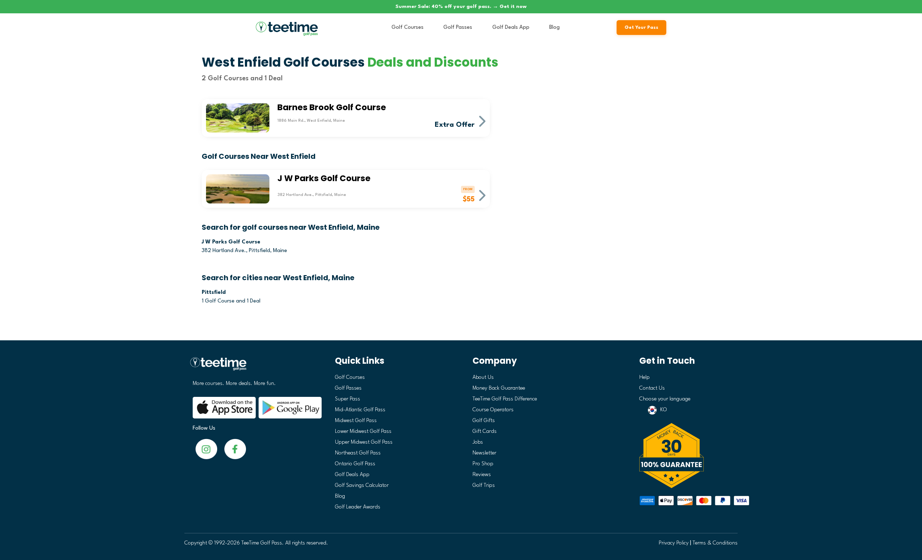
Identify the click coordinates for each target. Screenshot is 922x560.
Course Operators (493, 410)
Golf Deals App (510, 27)
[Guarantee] (686, 455)
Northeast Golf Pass (358, 453)
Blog (554, 27)
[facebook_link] (206, 449)
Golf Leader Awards (357, 507)
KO (663, 410)
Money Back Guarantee (499, 388)
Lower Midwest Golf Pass (363, 431)
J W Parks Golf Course (231, 242)
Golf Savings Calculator (362, 485)
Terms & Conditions (715, 543)
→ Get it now (510, 6)
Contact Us (652, 388)
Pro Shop (483, 464)
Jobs (478, 442)
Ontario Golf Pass (355, 464)
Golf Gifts (484, 421)
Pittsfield (214, 292)
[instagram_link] (235, 449)
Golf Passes (457, 27)
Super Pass (347, 399)
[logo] (254, 366)
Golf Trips (484, 485)
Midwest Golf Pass (356, 421)
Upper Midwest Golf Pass (364, 442)
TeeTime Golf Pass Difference (505, 399)
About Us (483, 377)
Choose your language (664, 399)
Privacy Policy (674, 543)
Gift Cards (485, 431)
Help (644, 377)
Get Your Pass (641, 27)
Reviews (482, 475)
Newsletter (484, 453)
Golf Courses (407, 27)
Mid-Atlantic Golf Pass (360, 410)
